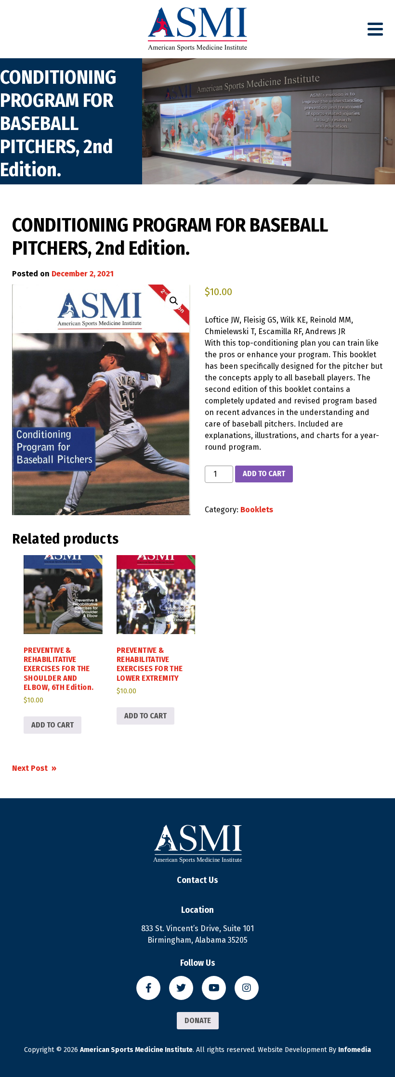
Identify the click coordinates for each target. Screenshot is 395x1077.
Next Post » (34, 768)
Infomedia (354, 1050)
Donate (197, 1020)
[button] (174, 301)
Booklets (256, 509)
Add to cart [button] (52, 724)
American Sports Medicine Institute (136, 1050)
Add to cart (264, 473)
